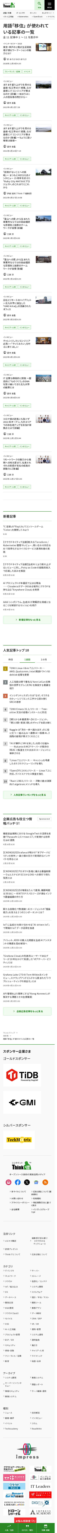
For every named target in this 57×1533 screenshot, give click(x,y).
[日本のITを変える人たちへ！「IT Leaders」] (40, 1487)
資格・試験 (9, 1350)
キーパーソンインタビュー (13, 1384)
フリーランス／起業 (13, 1355)
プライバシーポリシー (20, 1202)
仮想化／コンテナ (39, 1281)
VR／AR (35, 1323)
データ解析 (36, 1313)
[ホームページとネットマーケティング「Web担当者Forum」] (14, 1479)
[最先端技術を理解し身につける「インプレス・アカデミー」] (40, 1513)
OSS (7, 1323)
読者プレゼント (11, 1249)
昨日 (11, 659)
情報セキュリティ (12, 1391)
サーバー (33, 13)
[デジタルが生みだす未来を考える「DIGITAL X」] (40, 1505)
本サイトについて (18, 1191)
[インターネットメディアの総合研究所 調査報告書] (40, 1479)
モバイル (8, 1318)
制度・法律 (36, 1361)
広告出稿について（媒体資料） (41, 1193)
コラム (34, 1423)
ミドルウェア (37, 1292)
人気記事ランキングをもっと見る (30, 794)
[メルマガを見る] (8, 1182)
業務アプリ (36, 1308)
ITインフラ (20, 13)
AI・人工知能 (8, 17)
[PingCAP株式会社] (22, 1075)
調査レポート (37, 1384)
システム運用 (37, 1334)
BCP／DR (9, 1339)
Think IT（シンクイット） (14, 5)
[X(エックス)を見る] (27, 1182)
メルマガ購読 (10, 1240)
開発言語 (9, 1302)
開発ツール (36, 1302)
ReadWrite (36, 1428)
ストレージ (36, 1276)
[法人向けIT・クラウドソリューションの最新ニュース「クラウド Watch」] (14, 1487)
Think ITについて (12, 1254)
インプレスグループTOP (40, 1210)
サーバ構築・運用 (39, 1391)
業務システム (37, 1377)
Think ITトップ (9, 1032)
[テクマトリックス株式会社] (19, 1139)
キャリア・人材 (38, 1350)
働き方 (34, 1345)
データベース (10, 1297)
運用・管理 (36, 1329)
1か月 (44, 659)
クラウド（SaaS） (12, 1313)
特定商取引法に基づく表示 (41, 1204)
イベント (8, 1423)
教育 (7, 1361)
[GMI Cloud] (22, 1102)
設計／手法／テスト (40, 1297)
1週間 (27, 659)
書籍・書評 (9, 1418)
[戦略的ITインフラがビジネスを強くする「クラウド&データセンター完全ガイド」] (14, 1470)
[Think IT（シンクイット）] (21, 1167)
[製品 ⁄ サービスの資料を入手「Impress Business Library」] (14, 1505)
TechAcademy (11, 1428)
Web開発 (9, 1308)
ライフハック (37, 1355)
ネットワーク (47, 13)
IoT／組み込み (11, 1286)
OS (6, 1292)
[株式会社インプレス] (27, 1451)
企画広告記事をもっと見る (30, 1011)
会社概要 (15, 1209)
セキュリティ (10, 1345)
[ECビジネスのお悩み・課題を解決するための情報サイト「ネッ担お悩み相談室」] (25, 1522)
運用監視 (36, 1339)
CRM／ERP (37, 1318)
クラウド (8, 1281)
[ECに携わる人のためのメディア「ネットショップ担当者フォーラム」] (40, 1496)
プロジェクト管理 (12, 1334)
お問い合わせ (17, 1198)
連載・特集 (7, 13)
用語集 (6, 1035)
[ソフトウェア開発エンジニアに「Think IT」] (40, 1470)
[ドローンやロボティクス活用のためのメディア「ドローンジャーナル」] (14, 1513)
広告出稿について (39, 1254)
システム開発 (37, 1286)
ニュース (8, 1412)
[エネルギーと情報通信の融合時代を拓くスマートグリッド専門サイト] (14, 1496)
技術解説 (36, 1412)
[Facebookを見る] (18, 1182)
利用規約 (37, 1198)
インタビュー (37, 1418)
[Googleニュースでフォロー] (36, 1182)
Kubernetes (23, 17)
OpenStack (38, 17)
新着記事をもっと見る (30, 619)
